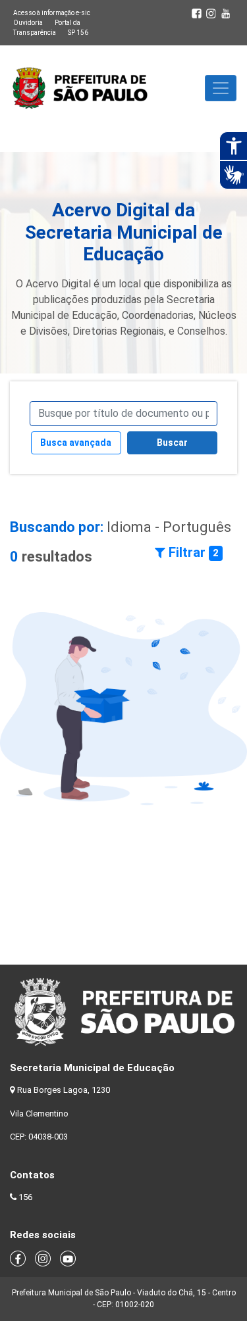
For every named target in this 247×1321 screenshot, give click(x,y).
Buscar (172, 442)
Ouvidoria (28, 22)
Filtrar (192, 552)
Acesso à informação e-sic (51, 12)
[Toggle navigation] (220, 88)
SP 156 (78, 32)
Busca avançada (75, 442)
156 (25, 1197)
